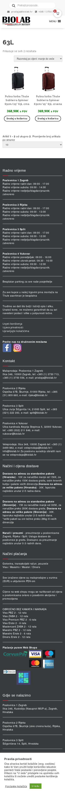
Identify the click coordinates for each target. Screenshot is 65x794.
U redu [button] (35, 786)
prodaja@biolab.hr (22, 11)
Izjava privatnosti (13, 327)
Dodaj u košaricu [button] (17, 118)
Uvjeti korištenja (12, 323)
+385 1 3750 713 (47, 11)
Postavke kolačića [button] (16, 786)
